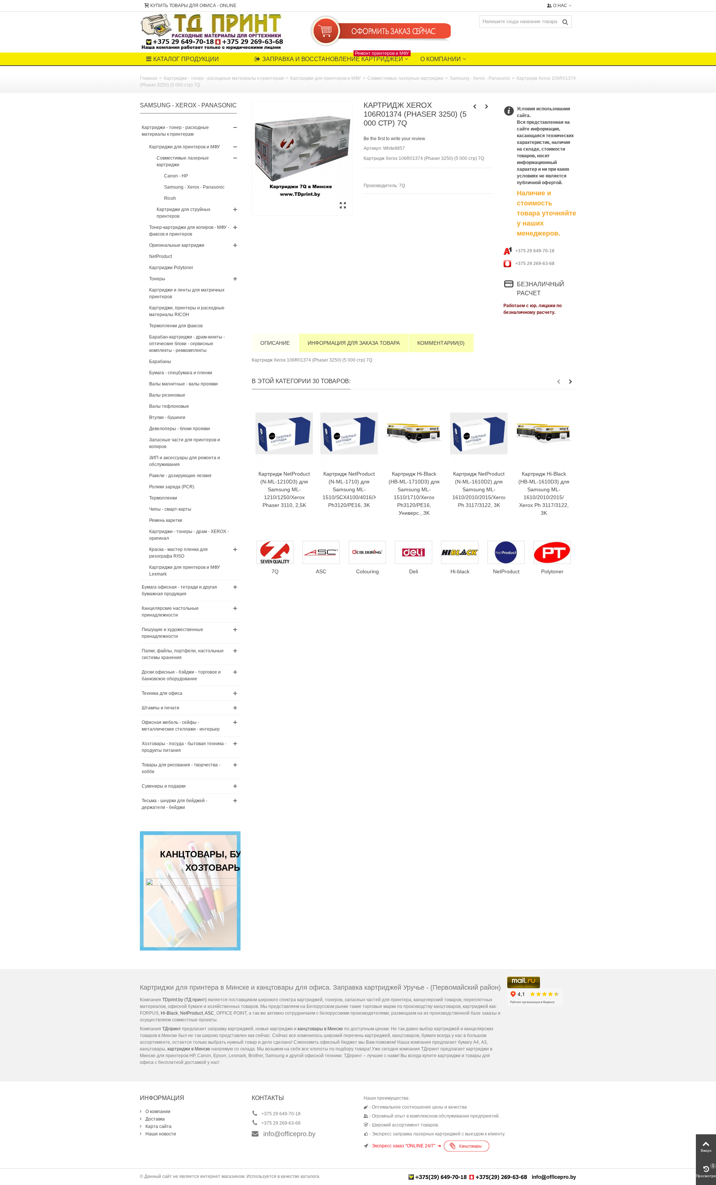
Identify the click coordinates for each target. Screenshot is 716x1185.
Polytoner (506, 571)
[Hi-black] (414, 552)
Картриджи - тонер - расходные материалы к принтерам (224, 78)
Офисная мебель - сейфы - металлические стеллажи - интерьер (181, 726)
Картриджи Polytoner (171, 267)
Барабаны (160, 361)
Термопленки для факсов (175, 325)
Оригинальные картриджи (176, 245)
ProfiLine (552, 571)
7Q (402, 185)
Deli (367, 571)
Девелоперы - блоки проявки (179, 428)
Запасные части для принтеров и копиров (184, 443)
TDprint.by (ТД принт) (184, 999)
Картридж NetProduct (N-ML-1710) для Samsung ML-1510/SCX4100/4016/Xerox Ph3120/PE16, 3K (349, 489)
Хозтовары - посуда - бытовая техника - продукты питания (184, 747)
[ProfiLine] (552, 552)
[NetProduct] (460, 552)
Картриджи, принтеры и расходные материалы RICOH (186, 311)
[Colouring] (321, 552)
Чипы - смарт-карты (170, 509)
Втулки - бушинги (167, 417)
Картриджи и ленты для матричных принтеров (186, 293)
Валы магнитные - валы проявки (183, 384)
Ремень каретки (165, 520)
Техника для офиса (162, 693)
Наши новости (160, 1134)
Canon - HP (176, 176)
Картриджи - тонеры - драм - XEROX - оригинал (189, 535)
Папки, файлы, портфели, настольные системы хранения (183, 654)
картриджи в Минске (188, 1049)
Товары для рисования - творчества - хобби (181, 768)
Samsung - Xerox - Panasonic (480, 78)
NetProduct (160, 256)
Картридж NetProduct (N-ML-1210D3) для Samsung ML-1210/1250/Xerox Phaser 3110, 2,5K (284, 489)
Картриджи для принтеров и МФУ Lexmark (184, 571)
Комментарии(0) (441, 343)
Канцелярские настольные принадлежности (170, 612)
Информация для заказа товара (354, 343)
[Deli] (367, 552)
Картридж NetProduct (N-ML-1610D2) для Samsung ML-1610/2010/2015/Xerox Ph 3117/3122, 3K (478, 489)
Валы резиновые (167, 395)
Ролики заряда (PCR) (171, 486)
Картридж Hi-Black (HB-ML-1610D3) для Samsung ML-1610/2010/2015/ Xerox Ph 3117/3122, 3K (543, 493)
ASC (209, 1013)
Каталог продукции (186, 59)
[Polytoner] (506, 552)
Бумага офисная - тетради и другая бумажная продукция (179, 590)
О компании (440, 59)
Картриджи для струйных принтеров (183, 213)
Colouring (321, 571)
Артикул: (373, 148)
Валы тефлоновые (169, 406)
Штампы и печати (160, 707)
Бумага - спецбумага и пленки (180, 372)
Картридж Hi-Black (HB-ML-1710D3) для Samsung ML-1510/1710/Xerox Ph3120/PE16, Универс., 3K (414, 493)
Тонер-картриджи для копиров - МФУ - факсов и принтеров (189, 231)
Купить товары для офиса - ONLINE (193, 5)
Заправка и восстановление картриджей (335, 57)
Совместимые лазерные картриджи (405, 78)
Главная (148, 78)
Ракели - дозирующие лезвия (180, 475)
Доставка (154, 1119)
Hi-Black (169, 1013)
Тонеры (157, 278)
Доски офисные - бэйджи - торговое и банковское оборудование (181, 675)
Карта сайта (158, 1126)
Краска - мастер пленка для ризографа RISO (178, 553)
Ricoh (170, 198)
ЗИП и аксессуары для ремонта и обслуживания (184, 461)
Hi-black (413, 571)
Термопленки (163, 498)
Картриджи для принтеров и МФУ (325, 78)
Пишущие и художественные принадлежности (172, 633)
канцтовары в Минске (320, 1028)
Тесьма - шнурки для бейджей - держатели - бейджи (174, 804)
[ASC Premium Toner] (275, 552)
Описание (275, 343)
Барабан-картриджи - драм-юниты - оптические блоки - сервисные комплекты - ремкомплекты (187, 343)
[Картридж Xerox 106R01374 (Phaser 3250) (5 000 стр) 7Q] (302, 158)
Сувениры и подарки (164, 786)
